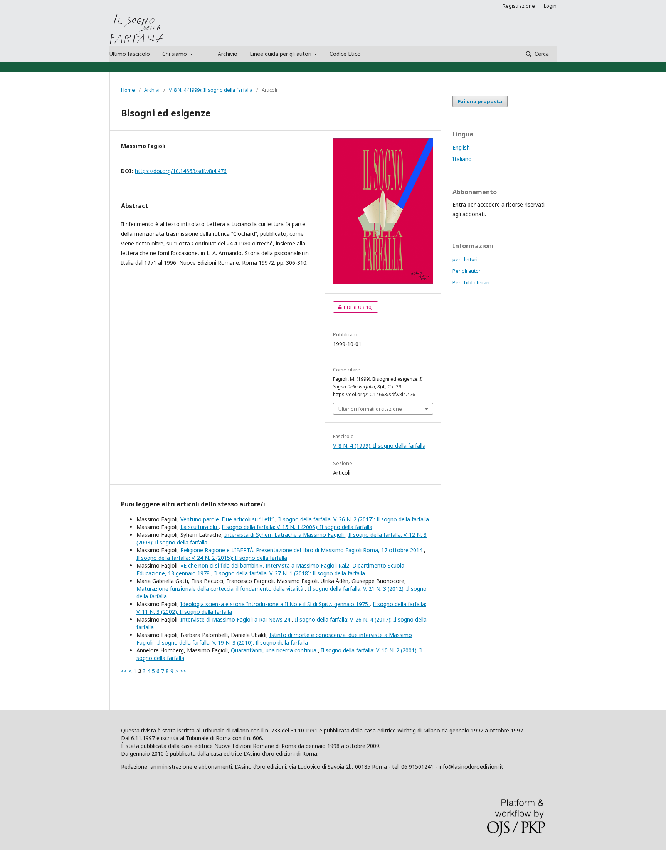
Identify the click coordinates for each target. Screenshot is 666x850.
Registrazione (519, 5)
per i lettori (465, 259)
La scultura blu (199, 527)
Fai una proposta (480, 101)
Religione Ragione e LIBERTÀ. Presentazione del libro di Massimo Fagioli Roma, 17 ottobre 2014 (302, 550)
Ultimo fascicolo (129, 53)
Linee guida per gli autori (281, 53)
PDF (353, 307)
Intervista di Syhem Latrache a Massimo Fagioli (284, 534)
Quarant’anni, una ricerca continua (274, 650)
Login (550, 5)
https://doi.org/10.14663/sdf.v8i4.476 (181, 171)
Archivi (152, 89)
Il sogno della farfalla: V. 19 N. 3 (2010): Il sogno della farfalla (232, 642)
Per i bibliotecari (470, 282)
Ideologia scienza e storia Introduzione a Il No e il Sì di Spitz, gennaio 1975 (275, 604)
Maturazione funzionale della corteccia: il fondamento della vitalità (220, 588)
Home (128, 89)
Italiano (462, 159)
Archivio (227, 53)
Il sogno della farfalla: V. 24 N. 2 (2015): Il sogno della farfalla (211, 557)
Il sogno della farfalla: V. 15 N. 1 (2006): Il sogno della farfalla (297, 527)
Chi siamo (175, 53)
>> (183, 671)
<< (124, 671)
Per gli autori (467, 270)
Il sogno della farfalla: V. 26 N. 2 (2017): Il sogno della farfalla (353, 519)
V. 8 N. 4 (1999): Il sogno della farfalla (210, 89)
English (461, 147)
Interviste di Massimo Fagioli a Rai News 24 (236, 619)
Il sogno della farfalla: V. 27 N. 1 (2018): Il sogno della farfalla (289, 573)
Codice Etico (345, 53)
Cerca (541, 53)
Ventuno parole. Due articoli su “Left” (227, 519)
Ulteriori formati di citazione (370, 408)
